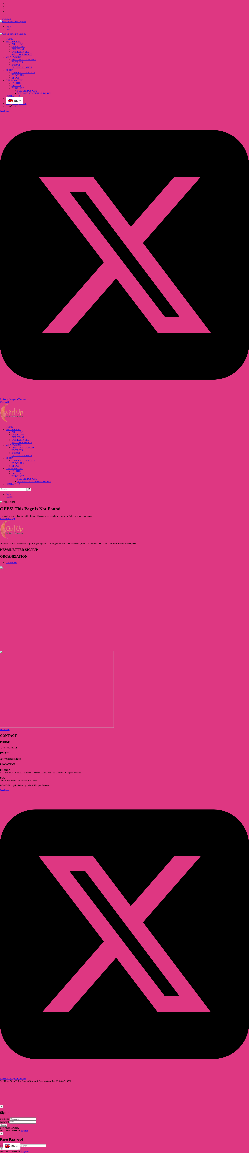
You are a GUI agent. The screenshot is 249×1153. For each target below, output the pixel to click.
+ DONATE (5, 19)
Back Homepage (7, 518)
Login (8, 26)
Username (4, 1119)
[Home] (11, 422)
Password (4, 1122)
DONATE (5, 402)
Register (9, 29)
